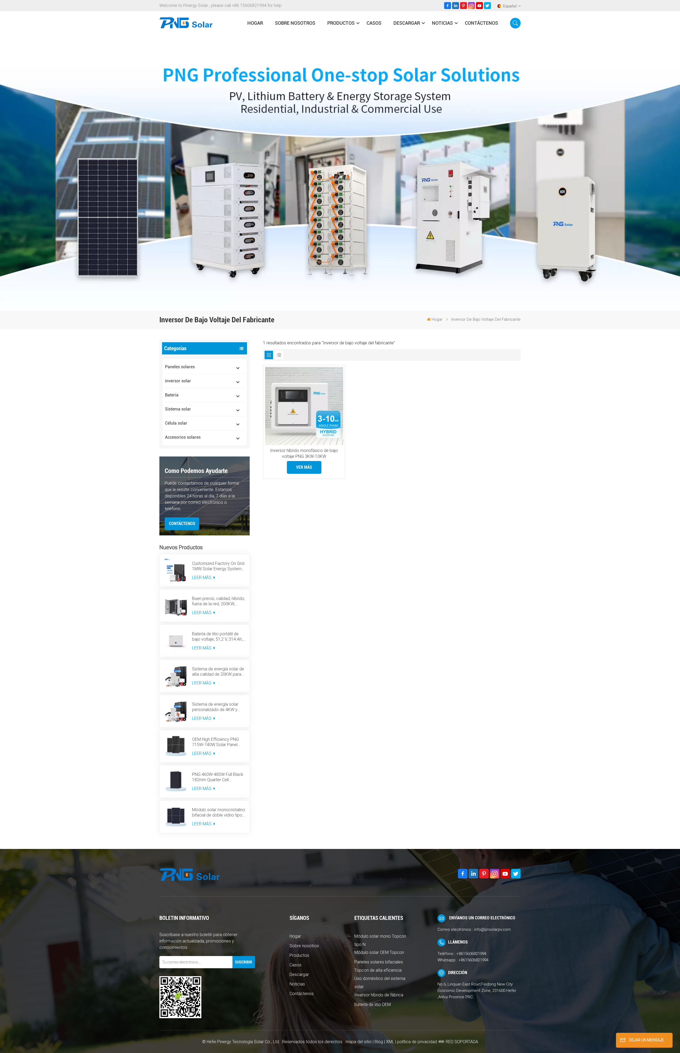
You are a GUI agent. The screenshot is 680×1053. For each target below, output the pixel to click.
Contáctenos (481, 23)
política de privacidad (417, 1041)
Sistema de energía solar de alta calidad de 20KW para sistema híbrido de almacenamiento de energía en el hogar (218, 671)
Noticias (442, 23)
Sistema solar (178, 409)
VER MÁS (304, 467)
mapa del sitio (359, 1041)
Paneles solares (180, 366)
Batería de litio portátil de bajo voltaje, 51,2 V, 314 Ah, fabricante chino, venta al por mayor (217, 636)
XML (390, 1041)
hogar (255, 23)
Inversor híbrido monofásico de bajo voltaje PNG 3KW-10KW (304, 453)
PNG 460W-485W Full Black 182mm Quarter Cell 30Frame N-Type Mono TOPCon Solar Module (217, 777)
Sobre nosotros (295, 23)
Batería (171, 394)
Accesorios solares (183, 437)
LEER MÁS (202, 577)
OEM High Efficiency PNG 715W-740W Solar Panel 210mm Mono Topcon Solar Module (218, 742)
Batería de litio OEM (372, 1004)
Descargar (406, 23)
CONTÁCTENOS (182, 523)
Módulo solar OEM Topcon (379, 952)
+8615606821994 (471, 953)
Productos (341, 23)
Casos (374, 23)
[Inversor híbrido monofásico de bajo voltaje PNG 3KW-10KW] (304, 406)
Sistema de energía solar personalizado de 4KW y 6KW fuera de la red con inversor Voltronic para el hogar (215, 707)
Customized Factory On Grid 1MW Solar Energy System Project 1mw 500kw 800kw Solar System (218, 566)
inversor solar (178, 380)
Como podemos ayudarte (196, 471)
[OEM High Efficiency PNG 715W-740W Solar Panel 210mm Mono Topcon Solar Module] (176, 746)
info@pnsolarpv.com (492, 929)
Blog (379, 1041)
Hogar (295, 936)
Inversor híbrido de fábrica (378, 994)
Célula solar (176, 423)
